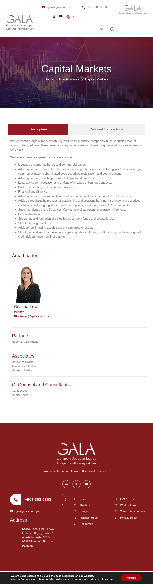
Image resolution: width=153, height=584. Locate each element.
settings (110, 579)
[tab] (38, 129)
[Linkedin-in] (46, 16)
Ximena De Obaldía (24, 366)
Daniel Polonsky (22, 370)
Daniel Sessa (20, 394)
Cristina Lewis (27, 306)
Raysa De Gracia (22, 361)
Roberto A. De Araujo (25, 341)
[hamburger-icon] (101, 29)
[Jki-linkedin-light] (66, 484)
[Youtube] (60, 16)
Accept (131, 578)
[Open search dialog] (112, 30)
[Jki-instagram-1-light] (76, 484)
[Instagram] (53, 16)
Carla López (19, 390)
